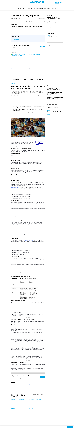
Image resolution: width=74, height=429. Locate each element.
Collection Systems (31, 8)
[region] (37, 427)
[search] (13, 2)
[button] (12, 2)
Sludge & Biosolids (39, 8)
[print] (44, 21)
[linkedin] (26, 21)
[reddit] (29, 21)
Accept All (69, 427)
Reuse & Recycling (47, 8)
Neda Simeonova (14, 18)
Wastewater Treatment (22, 8)
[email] (31, 21)
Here (16, 29)
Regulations (54, 8)
